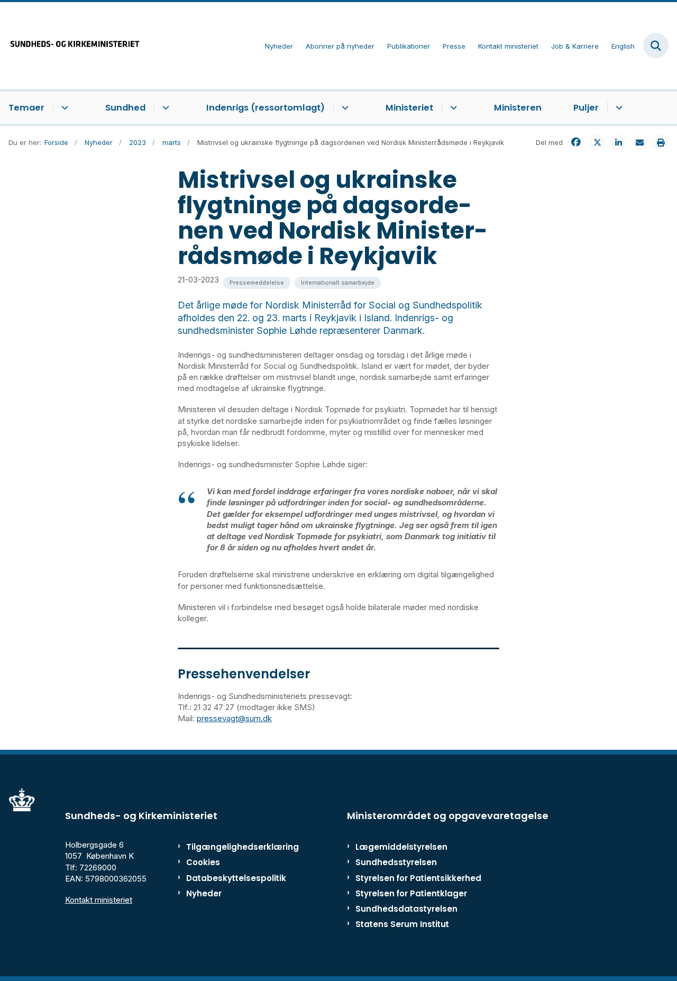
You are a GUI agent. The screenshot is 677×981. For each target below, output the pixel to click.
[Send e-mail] (639, 142)
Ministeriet (409, 108)
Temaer (26, 108)
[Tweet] (597, 142)
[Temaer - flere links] (63, 108)
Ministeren (518, 108)
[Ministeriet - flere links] (452, 108)
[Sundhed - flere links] (164, 108)
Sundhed (125, 108)
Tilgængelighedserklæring (229, 846)
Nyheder (204, 893)
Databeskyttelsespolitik (229, 878)
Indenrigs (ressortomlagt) (265, 108)
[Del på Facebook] (576, 142)
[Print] (661, 142)
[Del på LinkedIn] (618, 142)
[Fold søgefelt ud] (656, 45)
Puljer (586, 108)
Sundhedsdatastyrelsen (406, 908)
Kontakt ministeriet (98, 900)
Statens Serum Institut (402, 924)
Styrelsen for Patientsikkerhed (418, 878)
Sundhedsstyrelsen (396, 862)
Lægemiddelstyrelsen (401, 846)
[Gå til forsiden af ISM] (70, 45)
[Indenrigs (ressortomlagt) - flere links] (343, 108)
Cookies (203, 862)
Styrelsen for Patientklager (411, 893)
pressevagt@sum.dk (234, 718)
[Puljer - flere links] (617, 108)
